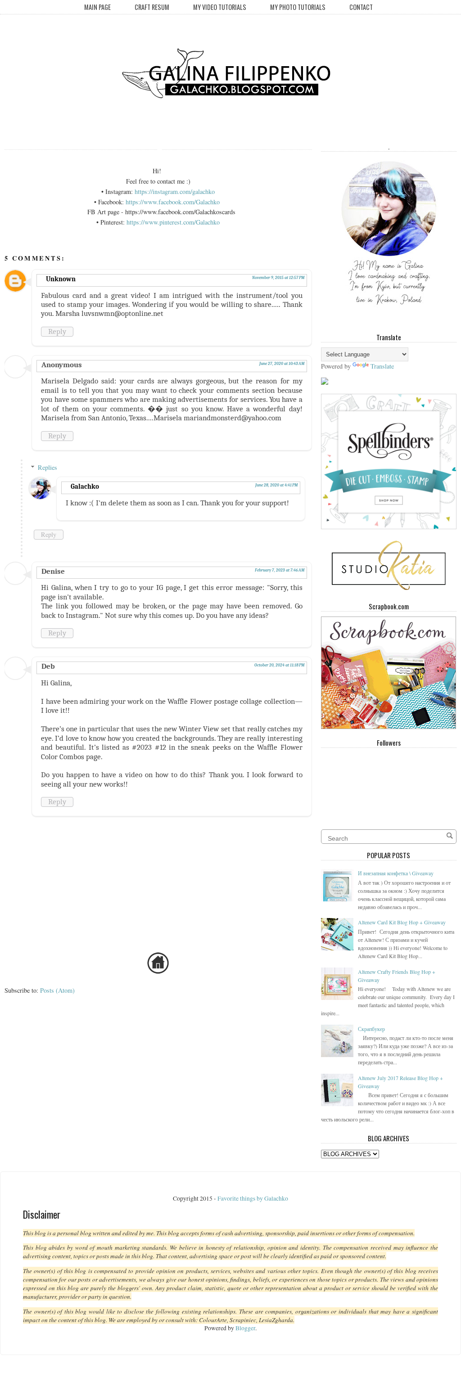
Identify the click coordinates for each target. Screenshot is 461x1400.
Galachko (85, 486)
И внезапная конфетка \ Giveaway (396, 873)
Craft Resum (152, 7)
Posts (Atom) (57, 990)
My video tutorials (219, 7)
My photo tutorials (297, 7)
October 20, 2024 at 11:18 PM (279, 665)
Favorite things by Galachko (252, 1198)
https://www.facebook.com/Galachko (173, 202)
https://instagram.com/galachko (175, 191)
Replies (47, 467)
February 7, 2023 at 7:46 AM (279, 570)
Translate (382, 366)
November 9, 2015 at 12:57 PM (278, 277)
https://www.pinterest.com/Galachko (173, 222)
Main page (97, 7)
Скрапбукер (371, 1028)
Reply (57, 331)
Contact (361, 7)
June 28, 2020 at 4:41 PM (276, 485)
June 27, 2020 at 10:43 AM (281, 363)
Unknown (61, 279)
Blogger (245, 1328)
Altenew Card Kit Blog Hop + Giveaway (402, 922)
